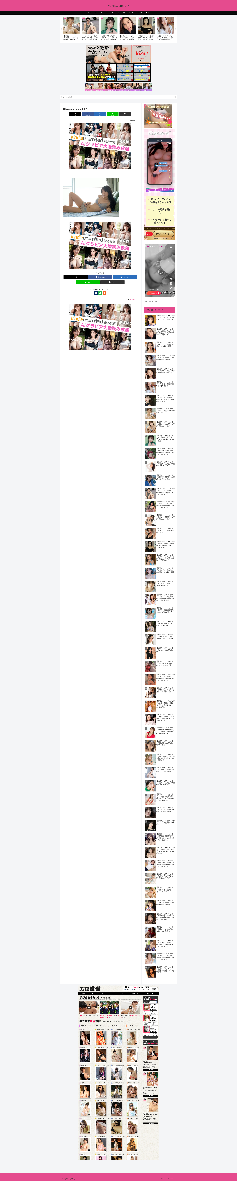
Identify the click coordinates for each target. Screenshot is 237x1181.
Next (176, 29)
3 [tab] (121, 44)
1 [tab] (116, 44)
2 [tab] (118, 44)
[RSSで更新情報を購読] (104, 293)
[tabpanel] (72, 29)
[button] (175, 97)
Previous (61, 29)
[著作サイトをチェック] (96, 293)
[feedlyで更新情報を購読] (100, 293)
